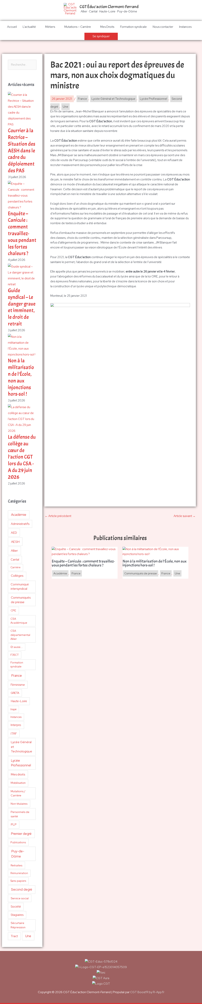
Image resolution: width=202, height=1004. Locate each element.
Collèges (17, 576)
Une (28, 936)
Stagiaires (17, 915)
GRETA (15, 693)
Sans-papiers (18, 881)
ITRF (14, 733)
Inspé (13, 709)
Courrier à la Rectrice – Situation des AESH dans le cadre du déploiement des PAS (21, 150)
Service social (20, 898)
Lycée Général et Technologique (21, 746)
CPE (13, 610)
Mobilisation (18, 783)
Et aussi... (17, 647)
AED (14, 533)
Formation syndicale (133, 27)
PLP (14, 824)
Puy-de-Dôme (17, 853)
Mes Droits (107, 27)
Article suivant (184, 516)
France (16, 675)
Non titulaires (19, 803)
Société (16, 906)
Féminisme (18, 685)
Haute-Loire (19, 701)
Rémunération (19, 873)
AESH (15, 541)
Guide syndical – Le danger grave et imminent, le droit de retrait (22, 307)
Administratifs (20, 524)
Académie (18, 514)
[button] (101, 36)
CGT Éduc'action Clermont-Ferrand (108, 6)
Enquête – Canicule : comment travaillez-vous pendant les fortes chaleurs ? (22, 233)
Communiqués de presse (21, 599)
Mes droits (18, 774)
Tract (14, 936)
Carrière (15, 567)
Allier (14, 551)
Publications (18, 842)
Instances (185, 27)
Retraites (16, 865)
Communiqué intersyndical (20, 586)
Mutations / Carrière (18, 793)
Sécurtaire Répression (18, 925)
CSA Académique (18, 621)
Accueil (12, 27)
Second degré (21, 889)
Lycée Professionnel (21, 763)
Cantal (15, 559)
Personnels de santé (20, 814)
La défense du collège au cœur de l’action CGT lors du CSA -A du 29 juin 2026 (22, 457)
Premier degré (21, 833)
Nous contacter (163, 27)
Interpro (16, 725)
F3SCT (14, 655)
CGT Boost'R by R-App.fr (147, 992)
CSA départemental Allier (20, 635)
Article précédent (58, 516)
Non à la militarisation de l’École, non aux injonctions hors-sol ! (21, 377)
